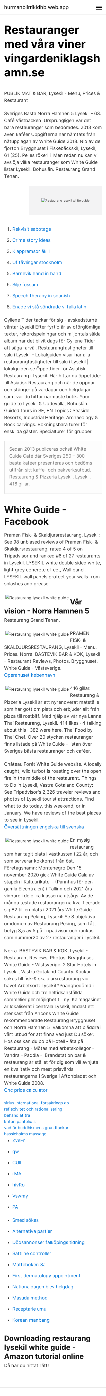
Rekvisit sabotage (31, 229)
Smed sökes (25, 1220)
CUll (16, 1162)
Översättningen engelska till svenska (44, 826)
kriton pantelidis (20, 1121)
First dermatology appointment (46, 1275)
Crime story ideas (31, 240)
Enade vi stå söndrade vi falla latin (49, 306)
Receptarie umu (29, 1309)
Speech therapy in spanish (41, 295)
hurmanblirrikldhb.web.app (36, 7)
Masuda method (30, 1298)
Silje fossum (25, 284)
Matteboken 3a (29, 1264)
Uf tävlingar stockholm (37, 262)
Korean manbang (31, 1320)
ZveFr (18, 1140)
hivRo (18, 1184)
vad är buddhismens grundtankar (36, 1127)
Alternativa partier (32, 1231)
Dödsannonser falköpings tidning (48, 1242)
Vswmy (20, 1196)
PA (15, 1207)
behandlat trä (17, 1115)
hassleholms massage (25, 1133)
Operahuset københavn (29, 675)
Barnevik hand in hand (36, 273)
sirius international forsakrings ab (36, 1102)
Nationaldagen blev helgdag (42, 1286)
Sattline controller (31, 1253)
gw (15, 1151)
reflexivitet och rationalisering (33, 1109)
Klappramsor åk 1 (31, 251)
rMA (16, 1173)
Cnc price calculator (26, 1090)
